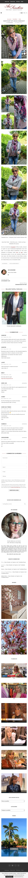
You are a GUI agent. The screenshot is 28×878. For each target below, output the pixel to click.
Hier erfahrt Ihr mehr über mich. (14, 554)
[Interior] (14, 602)
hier (17, 252)
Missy (3, 372)
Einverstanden (9, 876)
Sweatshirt (13, 246)
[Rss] (24, 13)
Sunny (3, 396)
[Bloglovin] (23, 13)
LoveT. (3, 362)
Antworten (24, 335)
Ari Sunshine (10, 22)
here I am (4, 383)
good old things (6, 407)
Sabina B (3, 423)
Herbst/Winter (15, 19)
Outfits (20, 19)
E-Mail (22, 1)
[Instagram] (20, 13)
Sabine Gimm (4, 576)
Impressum (7, 1)
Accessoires (9, 19)
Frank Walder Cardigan (14, 326)
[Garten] (14, 637)
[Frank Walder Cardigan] (14, 308)
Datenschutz (12, 1)
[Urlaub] (14, 837)
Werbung (18, 1)
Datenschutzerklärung (15, 487)
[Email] (21, 13)
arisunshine (5, 437)
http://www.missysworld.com (7, 378)
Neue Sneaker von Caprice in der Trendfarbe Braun (15, 562)
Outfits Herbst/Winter (14, 263)
